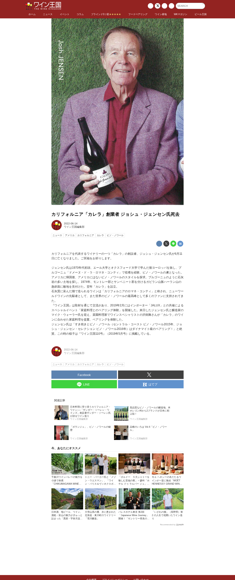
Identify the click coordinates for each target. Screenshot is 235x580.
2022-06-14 (70, 223)
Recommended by (168, 525)
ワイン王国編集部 (74, 226)
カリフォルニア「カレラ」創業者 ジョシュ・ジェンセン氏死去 (115, 214)
